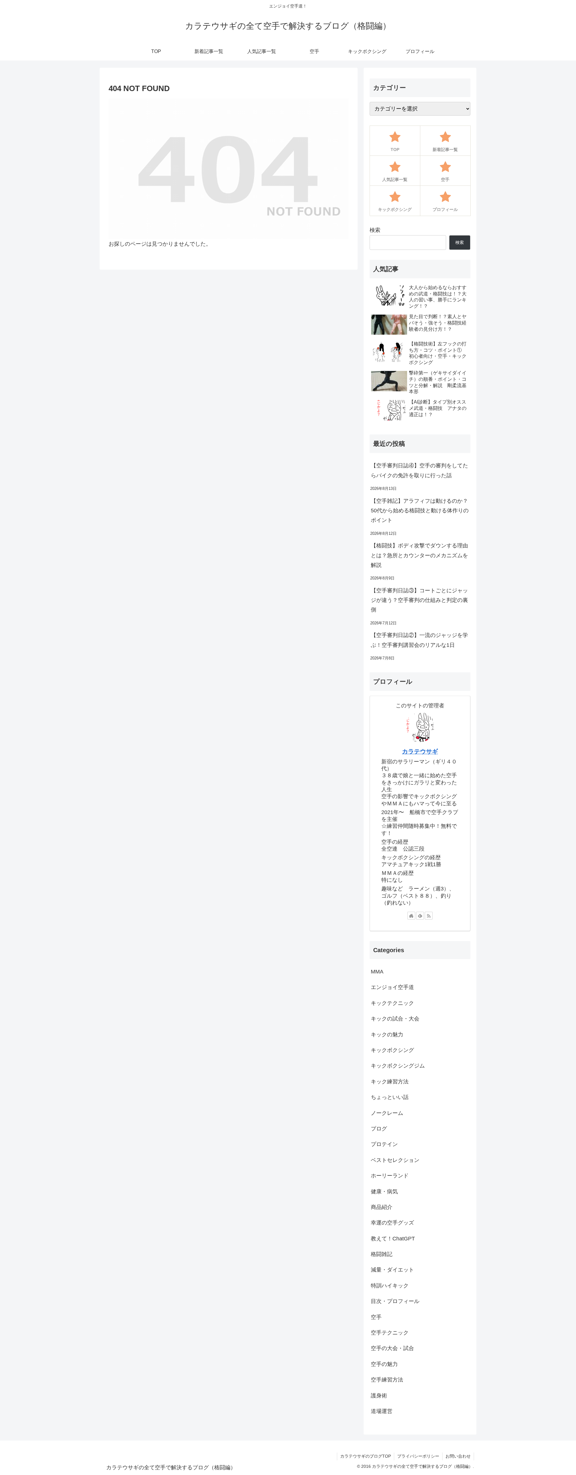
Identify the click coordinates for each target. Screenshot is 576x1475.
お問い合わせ (458, 1456)
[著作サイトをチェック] (411, 916)
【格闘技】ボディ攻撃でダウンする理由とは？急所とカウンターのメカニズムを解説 (419, 555)
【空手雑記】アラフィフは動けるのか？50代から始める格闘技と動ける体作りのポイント (420, 510)
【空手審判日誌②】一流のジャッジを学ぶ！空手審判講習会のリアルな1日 (419, 640)
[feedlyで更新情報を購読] (420, 916)
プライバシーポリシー (418, 1456)
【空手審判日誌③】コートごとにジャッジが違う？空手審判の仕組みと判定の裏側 (419, 600)
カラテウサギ (420, 751)
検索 (375, 230)
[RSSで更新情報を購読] (429, 916)
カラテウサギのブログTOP (365, 1456)
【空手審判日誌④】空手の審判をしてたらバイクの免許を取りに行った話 (419, 470)
